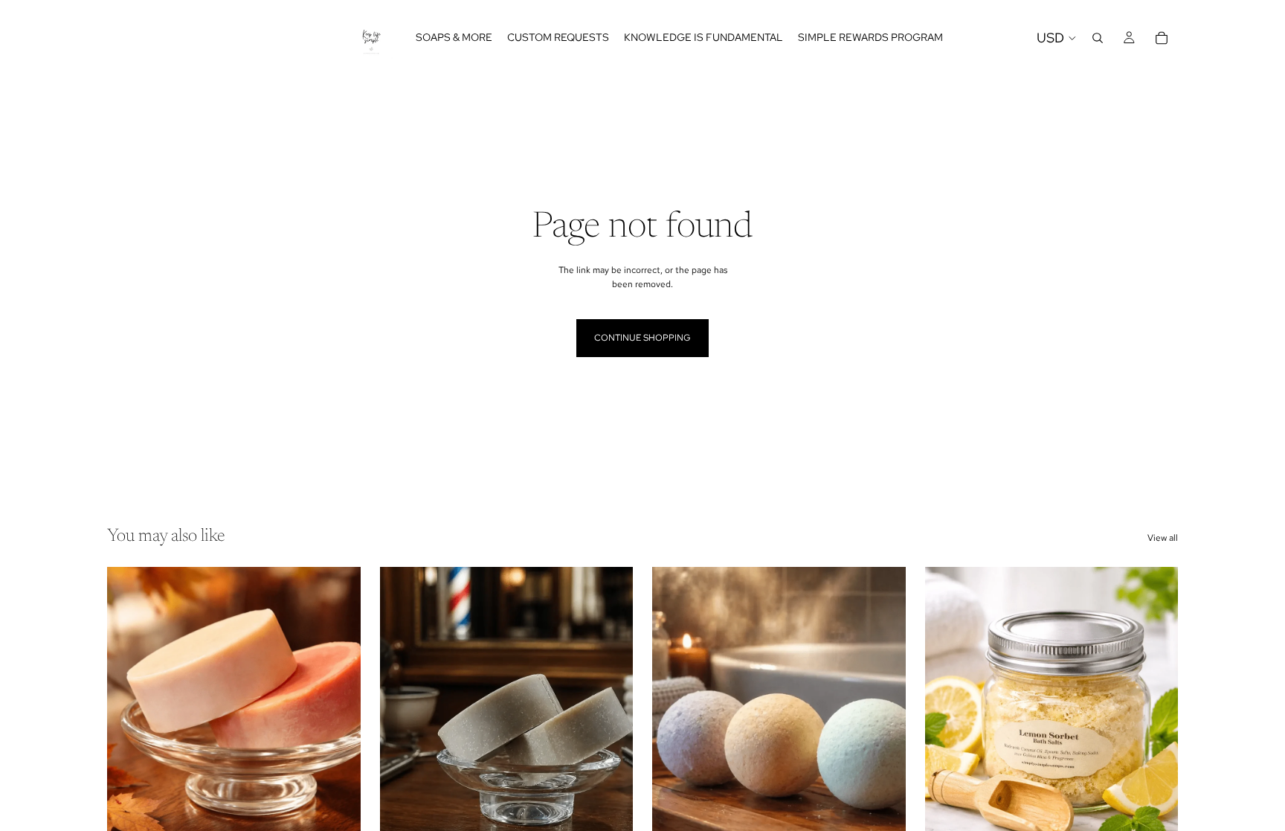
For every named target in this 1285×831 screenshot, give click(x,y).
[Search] (1097, 38)
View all (1162, 538)
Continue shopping (642, 338)
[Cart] (1161, 38)
